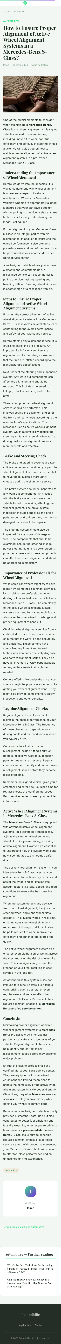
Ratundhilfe (30, 1314)
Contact (39, 1325)
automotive (19, 11)
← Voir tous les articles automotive (23, 1226)
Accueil (7, 11)
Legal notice (24, 1325)
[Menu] (35, 3)
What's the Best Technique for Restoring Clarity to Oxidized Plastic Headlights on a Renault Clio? (30, 1269)
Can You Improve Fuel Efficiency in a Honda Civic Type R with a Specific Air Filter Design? (29, 1283)
